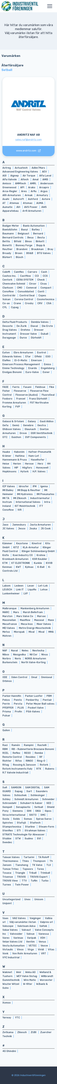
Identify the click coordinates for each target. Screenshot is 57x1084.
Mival (32, 631)
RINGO (30, 760)
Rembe (39, 752)
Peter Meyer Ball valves (40, 703)
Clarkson (8, 287)
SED (48, 803)
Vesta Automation (13, 945)
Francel (21, 398)
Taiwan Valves (11, 857)
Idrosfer (24, 486)
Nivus (44, 654)
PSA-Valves (33, 711)
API (22, 187)
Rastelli (42, 745)
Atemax (15, 203)
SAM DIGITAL (33, 787)
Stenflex (7, 830)
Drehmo (26, 329)
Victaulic (8, 949)
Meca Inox (27, 624)
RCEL (5, 752)
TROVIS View (10, 880)
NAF (5, 650)
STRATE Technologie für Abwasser (23, 834)
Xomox (6, 1002)
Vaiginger (36, 918)
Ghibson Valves (11, 429)
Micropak (19, 631)
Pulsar (6, 715)
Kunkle (38, 563)
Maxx (51, 620)
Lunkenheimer (11, 593)
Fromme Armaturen (14, 402)
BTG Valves (44, 253)
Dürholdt (36, 337)
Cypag (15, 307)
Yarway (7, 1017)
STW (18, 838)
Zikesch (22, 1032)
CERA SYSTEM (25, 279)
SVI (39, 838)
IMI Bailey (8, 490)
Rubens (49, 768)
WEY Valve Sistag (27, 976)
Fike (51, 387)
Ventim (30, 941)
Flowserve (20, 390)
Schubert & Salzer (31, 803)
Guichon (16, 437)
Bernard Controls (13, 237)
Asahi (6, 199)
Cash (44, 271)
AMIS (45, 179)
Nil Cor (34, 654)
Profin (19, 711)
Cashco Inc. (9, 275)
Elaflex (6, 360)
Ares (24, 191)
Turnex (7, 884)
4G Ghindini (9, 1051)
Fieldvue (40, 387)
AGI (4, 175)
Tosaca (7, 872)
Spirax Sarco (44, 818)
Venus (42, 941)
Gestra (41, 425)
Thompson (39, 861)
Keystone (22, 543)
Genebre (28, 425)
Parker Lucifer (34, 695)
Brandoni (22, 249)
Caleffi (6, 271)
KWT (19, 567)
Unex (27, 899)
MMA (51, 631)
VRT (43, 953)
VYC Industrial (10, 957)
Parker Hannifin (12, 695)
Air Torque (29, 175)
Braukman (37, 249)
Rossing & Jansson (24, 764)
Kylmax (29, 567)
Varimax (18, 937)
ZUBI (34, 1032)
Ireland (6, 506)
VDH (42, 937)
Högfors (27, 467)
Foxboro (7, 398)
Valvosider (16, 933)
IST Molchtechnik (25, 506)
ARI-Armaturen (11, 195)
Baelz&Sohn (10, 229)
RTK (39, 768)
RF (40, 756)
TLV (48, 865)
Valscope (8, 926)
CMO (20, 287)
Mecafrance (9, 624)
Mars (16, 612)
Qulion (6, 730)
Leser (31, 585)
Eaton (6, 352)
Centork (7, 279)
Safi (5, 787)
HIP (16, 467)
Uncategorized (11, 899)
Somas (28, 818)
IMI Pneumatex (45, 494)
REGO (27, 752)
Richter (7, 760)
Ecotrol (41, 352)
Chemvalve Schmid (14, 283)
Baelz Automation (34, 225)
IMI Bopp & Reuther (29, 490)
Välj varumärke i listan (23, 922)
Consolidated (26, 291)
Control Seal (27, 295)
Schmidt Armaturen (26, 799)
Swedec (7, 842)
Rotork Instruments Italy (17, 768)
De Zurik (22, 326)
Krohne (41, 555)
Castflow (25, 275)
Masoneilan (9, 620)
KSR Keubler (39, 559)
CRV (40, 303)
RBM (5, 749)
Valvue (30, 933)
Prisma (6, 711)
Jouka (33, 528)
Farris (16, 387)
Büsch (19, 257)
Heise (6, 463)
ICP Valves (9, 486)
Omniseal (46, 677)
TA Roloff (43, 857)
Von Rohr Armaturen (25, 953)
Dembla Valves (39, 322)
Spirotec (8, 822)
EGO (48, 356)
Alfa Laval (45, 175)
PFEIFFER (8, 707)
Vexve (44, 945)
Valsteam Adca (26, 926)
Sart (29, 791)
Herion (17, 463)
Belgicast (24, 233)
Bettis (6, 241)
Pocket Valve (36, 707)
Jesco (22, 528)
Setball (39, 807)
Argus (44, 191)
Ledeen (19, 585)
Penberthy (32, 699)
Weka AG (30, 972)
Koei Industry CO (23, 555)
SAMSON (16, 787)
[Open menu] (51, 6)
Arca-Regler (10, 191)
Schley (6, 799)
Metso (6, 631)
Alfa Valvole (9, 179)
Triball (33, 872)
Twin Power (22, 884)
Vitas (51, 949)
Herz (41, 463)
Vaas (5, 918)
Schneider (48, 799)
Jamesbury (19, 524)
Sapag (19, 791)
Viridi (41, 949)
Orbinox (7, 681)
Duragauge (9, 337)
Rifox (18, 760)
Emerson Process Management (21, 364)
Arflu (34, 191)
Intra (47, 502)
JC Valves (8, 528)
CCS (45, 275)
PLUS (20, 707)
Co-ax (6, 303)
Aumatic (7, 207)
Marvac (41, 616)
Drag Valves (9, 329)
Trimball (45, 872)
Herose (29, 463)
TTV (24, 880)
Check (41, 279)
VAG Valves (19, 918)
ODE (5, 677)
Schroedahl (9, 803)
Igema (44, 486)
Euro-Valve (32, 372)
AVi (18, 207)
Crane (18, 303)
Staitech (35, 822)
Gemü (16, 425)
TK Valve (37, 865)
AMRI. (33, 183)
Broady (7, 253)
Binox (28, 241)
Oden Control (19, 677)
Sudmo (29, 838)
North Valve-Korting (33, 662)
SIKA (38, 810)
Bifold (18, 241)
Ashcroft (19, 199)
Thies (25, 861)
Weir (19, 972)
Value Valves (10, 929)
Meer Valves (44, 624)
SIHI (29, 810)
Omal (34, 677)
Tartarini (29, 857)
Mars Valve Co (25, 616)
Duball (44, 333)
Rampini (29, 745)
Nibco (6, 654)
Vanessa (43, 933)
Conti (41, 291)
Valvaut (26, 929)
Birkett (40, 241)
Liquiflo (32, 589)
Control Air (9, 295)
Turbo (44, 880)
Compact (45, 287)
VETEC (33, 945)
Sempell (7, 807)
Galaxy (32, 421)
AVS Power (31, 207)
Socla (6, 818)
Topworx (28, 869)
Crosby (29, 303)
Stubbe (7, 838)
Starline (30, 826)
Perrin (6, 703)
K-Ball (41, 567)
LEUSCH (7, 589)
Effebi (38, 356)
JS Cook (46, 528)
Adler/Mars (38, 167)
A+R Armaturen (31, 210)
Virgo (31, 949)
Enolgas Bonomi (12, 372)
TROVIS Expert (39, 876)
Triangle (20, 872)
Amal (36, 179)
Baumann (8, 233)
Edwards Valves (12, 356)
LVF (26, 593)
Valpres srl (46, 922)
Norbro (6, 658)
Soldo (17, 818)
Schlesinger (38, 795)
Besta (41, 237)
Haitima (20, 455)
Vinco (20, 949)
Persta (18, 703)
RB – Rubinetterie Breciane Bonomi (33, 749)
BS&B (30, 253)
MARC (6, 612)
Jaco (5, 524)
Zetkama (8, 1032)
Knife (5, 555)
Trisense (8, 876)
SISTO (33, 814)
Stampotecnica (12, 826)
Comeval (31, 287)
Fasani (27, 387)
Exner (46, 372)
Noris (18, 658)
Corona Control (24, 299)
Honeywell (42, 467)
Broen (19, 253)
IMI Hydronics (25, 494)
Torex (40, 869)
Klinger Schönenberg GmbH (38, 551)
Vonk (5, 953)
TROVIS (21, 876)
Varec (6, 937)
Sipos (48, 810)
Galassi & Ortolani (13, 421)
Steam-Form (46, 826)
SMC (43, 814)
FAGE (5, 387)
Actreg (6, 167)
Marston (7, 616)
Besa (30, 237)
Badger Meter (11, 225)
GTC (5, 437)
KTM (5, 563)
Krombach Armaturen (15, 559)
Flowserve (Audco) (27, 394)
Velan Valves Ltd (12, 941)
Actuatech (21, 167)
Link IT (20, 589)
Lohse (44, 589)
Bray (50, 249)
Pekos (6, 699)
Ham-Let (33, 455)
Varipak (32, 937)
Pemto (18, 699)
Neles (25, 650)
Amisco (7, 183)
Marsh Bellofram (33, 612)
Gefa (5, 425)
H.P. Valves (39, 471)
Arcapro (44, 187)
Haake (6, 451)
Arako (32, 187)
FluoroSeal (48, 394)
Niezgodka (19, 654)
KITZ (16, 547)
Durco (24, 337)
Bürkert (7, 257)
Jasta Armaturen (40, 524)
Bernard (38, 233)
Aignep (14, 175)
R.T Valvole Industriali (15, 772)
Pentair (47, 699)
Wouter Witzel (11, 984)
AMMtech (21, 183)
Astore (46, 199)
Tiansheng (22, 865)
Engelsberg (48, 368)
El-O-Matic (21, 360)
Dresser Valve (28, 333)
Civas (43, 283)
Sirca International (14, 814)
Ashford (33, 199)
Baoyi (24, 229)
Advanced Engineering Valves (20, 171)
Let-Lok (43, 585)
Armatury (42, 195)
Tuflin (34, 880)
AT (4, 203)
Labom (6, 585)
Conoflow (8, 291)
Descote (7, 326)
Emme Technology (13, 368)
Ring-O (41, 760)
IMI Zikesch (20, 498)
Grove (23, 433)
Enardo (33, 368)
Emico (47, 364)
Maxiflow (25, 620)
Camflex (19, 271)
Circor (33, 283)
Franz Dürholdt (38, 398)
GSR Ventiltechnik (41, 433)
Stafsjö (22, 822)
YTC (17, 1017)
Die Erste (47, 326)
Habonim (19, 451)
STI (19, 830)
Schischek (20, 795)
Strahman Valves (35, 830)
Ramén (16, 745)
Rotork (44, 764)
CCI (37, 275)
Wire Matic (30, 980)
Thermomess (10, 861)
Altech (25, 179)
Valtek (43, 926)
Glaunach (30, 429)
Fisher (6, 390)
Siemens (17, 810)
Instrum (7, 502)
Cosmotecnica (45, 299)
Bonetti (7, 245)
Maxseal (39, 620)
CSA (48, 303)
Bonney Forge (24, 245)
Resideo (31, 756)
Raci (5, 745)
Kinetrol (37, 543)
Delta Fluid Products (15, 322)
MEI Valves (9, 628)
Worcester (46, 980)
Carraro (33, 271)
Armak (29, 195)
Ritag (6, 764)
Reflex (17, 752)
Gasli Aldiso (47, 421)
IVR (20, 509)
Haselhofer (37, 459)
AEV (44, 171)
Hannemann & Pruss (15, 459)
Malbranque (9, 608)
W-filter (28, 984)
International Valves (28, 502)
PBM (49, 695)
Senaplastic (23, 807)
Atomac (28, 203)
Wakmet (7, 972)
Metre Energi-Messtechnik (35, 628)
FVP (17, 406)
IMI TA (6, 498)
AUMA (39, 203)
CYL (5, 307)
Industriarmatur (40, 498)
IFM (35, 486)
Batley (36, 229)
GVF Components (35, 437)
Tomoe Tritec (10, 869)
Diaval (34, 326)
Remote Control (12, 756)
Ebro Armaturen (24, 352)
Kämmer (7, 543)
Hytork (24, 471)
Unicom (38, 899)
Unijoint (7, 903)
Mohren (6, 635)
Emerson (36, 360)
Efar (28, 356)
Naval (14, 650)
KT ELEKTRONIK (21, 563)
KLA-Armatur (31, 547)
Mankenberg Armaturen (35, 608)
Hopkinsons (9, 471)
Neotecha (38, 650)
